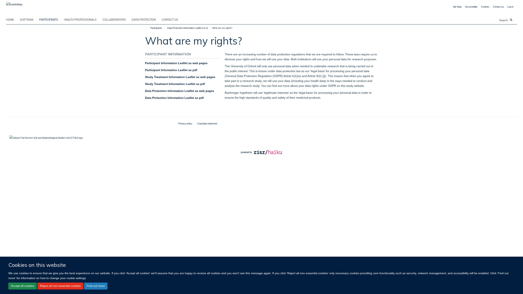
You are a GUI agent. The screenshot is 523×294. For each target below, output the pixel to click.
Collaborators (114, 19)
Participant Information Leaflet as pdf (171, 70)
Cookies (485, 7)
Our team (26, 19)
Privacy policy (185, 123)
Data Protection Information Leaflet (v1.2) (187, 28)
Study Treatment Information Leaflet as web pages (180, 77)
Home (10, 19)
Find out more (96, 285)
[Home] (145, 28)
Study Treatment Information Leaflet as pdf (175, 84)
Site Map (457, 7)
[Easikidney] (14, 3)
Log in (510, 7)
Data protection (144, 19)
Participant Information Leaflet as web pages (176, 63)
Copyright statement (207, 123)
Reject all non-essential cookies (60, 285)
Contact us (498, 7)
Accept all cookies (22, 285)
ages (210, 90)
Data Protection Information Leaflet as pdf (174, 97)
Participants (48, 19)
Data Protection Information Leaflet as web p (176, 90)
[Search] (511, 20)
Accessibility (471, 7)
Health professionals (80, 19)
